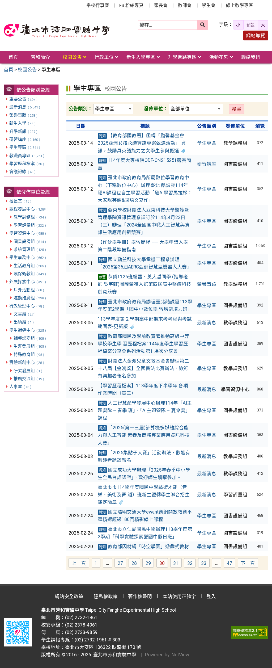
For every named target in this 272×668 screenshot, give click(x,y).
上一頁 (79, 563)
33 (205, 564)
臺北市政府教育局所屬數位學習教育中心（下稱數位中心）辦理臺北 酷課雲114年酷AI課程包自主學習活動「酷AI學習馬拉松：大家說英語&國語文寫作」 (145, 189)
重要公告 (23, 99)
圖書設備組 (30, 241)
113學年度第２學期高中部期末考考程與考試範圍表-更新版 (145, 322)
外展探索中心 (27, 281)
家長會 (161, 5)
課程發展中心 (28, 209)
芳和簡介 (40, 57)
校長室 (20, 201)
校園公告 (72, 57)
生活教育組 (30, 265)
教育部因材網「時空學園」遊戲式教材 (144, 546)
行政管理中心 (26, 306)
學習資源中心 (27, 233)
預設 (250, 25)
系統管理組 (30, 249)
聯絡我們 (250, 57)
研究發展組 (28, 370)
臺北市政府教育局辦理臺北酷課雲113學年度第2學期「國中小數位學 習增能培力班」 (145, 305)
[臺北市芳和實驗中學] (56, 30)
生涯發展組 (30, 346)
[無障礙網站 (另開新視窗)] (249, 632)
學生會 (208, 5)
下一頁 (248, 563)
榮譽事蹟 (23, 115)
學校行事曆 (97, 5)
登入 (211, 596)
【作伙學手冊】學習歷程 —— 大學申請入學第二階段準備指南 (143, 246)
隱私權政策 (106, 596)
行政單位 (104, 57)
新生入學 (22, 123)
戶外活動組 (29, 289)
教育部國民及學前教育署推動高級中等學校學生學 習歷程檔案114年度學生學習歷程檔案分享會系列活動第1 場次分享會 (143, 344)
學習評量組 (30, 225)
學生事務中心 (27, 257)
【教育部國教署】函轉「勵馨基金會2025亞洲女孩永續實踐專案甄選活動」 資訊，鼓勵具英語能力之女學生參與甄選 (142, 143)
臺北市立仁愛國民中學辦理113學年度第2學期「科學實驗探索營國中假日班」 (145, 533)
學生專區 (24, 147)
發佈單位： (156, 108)
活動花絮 (218, 57)
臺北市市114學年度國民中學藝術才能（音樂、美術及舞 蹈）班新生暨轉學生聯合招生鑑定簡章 (144, 495)
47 (231, 564)
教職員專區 (26, 155)
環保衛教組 (30, 273)
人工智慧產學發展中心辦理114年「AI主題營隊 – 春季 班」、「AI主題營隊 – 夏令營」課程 (145, 410)
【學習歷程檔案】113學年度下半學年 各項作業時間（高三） (143, 389)
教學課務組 (30, 217)
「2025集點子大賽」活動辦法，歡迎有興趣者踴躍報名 (144, 456)
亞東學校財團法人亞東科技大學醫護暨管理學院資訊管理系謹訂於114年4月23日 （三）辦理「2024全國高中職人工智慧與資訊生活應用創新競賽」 (144, 221)
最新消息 (24, 107)
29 (150, 564)
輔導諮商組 (30, 338)
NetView (180, 654)
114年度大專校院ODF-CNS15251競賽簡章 (144, 164)
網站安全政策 (69, 596)
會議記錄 (22, 171)
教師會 (185, 5)
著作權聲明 (140, 596)
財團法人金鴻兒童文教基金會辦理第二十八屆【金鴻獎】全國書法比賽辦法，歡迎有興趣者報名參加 (143, 368)
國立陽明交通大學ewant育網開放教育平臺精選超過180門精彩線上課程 (145, 515)
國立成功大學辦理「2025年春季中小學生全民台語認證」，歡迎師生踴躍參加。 (144, 473)
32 (191, 564)
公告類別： (80, 108)
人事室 (20, 386)
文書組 (24, 314)
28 (135, 564)
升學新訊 (23, 131)
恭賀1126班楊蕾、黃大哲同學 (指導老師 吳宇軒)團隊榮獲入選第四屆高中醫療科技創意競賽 (144, 284)
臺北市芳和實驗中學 (113, 654)
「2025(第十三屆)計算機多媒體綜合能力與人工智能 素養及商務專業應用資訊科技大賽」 (144, 435)
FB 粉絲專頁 (131, 5)
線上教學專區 (239, 5)
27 (122, 564)
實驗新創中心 (26, 362)
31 (177, 564)
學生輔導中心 (27, 330)
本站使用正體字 (179, 596)
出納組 (23, 322)
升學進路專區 (182, 57)
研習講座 (24, 139)
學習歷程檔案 (26, 163)
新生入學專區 (140, 57)
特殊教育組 (29, 354)
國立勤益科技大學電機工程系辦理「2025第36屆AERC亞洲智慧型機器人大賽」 (145, 263)
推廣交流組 (29, 378)
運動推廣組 (30, 297)
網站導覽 (255, 35)
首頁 (13, 57)
